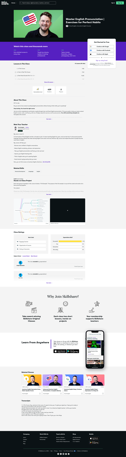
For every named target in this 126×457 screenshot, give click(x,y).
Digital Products (76, 439)
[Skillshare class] (31, 380)
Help (51, 451)
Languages (30, 171)
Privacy (56, 451)
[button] (16, 2)
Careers (25, 439)
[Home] (5, 3)
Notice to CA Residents (82, 451)
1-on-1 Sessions (76, 441)
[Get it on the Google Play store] (73, 351)
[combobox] (37, 2)
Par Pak (21, 278)
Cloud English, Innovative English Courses (80, 26)
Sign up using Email (101, 60)
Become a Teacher (60, 437)
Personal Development (20, 171)
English (38, 171)
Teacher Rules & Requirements (63, 441)
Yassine (15, 223)
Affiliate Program (43, 437)
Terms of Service (108, 63)
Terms (60, 451)
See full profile (46, 162)
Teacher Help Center (60, 439)
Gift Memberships (77, 437)
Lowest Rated (25, 256)
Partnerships (42, 439)
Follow (27, 127)
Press (24, 441)
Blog (24, 443)
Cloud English (23, 127)
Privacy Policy (92, 64)
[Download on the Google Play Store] (96, 442)
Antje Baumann (20, 265)
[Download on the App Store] (59, 351)
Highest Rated (17, 256)
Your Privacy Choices (68, 451)
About (24, 437)
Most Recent (34, 256)
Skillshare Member (54, 223)
